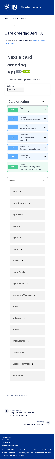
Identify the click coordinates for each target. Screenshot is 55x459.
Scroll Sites (30, 453)
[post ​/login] (45, 109)
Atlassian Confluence (44, 453)
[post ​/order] (45, 166)
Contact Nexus (7, 440)
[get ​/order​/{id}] (45, 147)
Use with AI (13, 26)
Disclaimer (6, 443)
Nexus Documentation (31, 7)
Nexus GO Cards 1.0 (21, 18)
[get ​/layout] (45, 118)
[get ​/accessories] (45, 137)
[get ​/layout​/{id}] (45, 127)
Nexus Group (6, 437)
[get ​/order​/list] (45, 156)
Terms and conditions (10, 446)
